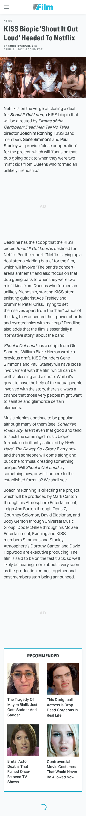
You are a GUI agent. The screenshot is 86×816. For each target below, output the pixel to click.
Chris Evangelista (22, 45)
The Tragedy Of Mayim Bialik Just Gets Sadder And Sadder (22, 707)
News (8, 20)
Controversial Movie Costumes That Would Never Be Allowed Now (62, 769)
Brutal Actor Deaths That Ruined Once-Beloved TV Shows (18, 772)
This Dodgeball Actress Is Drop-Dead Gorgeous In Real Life (62, 707)
